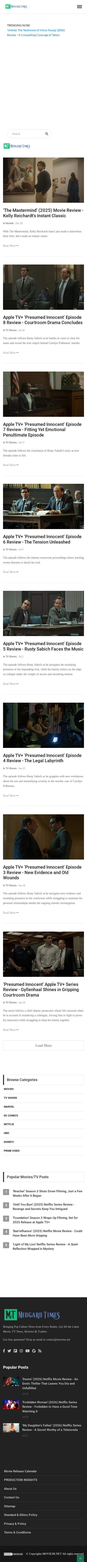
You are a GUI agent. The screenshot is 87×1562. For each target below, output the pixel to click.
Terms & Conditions (17, 1532)
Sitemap (9, 1506)
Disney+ (9, 1141)
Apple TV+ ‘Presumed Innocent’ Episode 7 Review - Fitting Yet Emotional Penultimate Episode (42, 430)
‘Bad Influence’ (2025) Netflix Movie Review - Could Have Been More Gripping (47, 1233)
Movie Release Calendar (20, 1471)
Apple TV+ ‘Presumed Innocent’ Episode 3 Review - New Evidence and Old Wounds (42, 872)
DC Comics (11, 1115)
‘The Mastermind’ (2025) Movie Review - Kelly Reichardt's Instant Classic (43, 213)
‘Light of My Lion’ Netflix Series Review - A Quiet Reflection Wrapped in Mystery (45, 1247)
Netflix (9, 1124)
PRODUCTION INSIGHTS (20, 1480)
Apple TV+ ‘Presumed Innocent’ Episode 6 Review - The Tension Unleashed (42, 539)
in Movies (8, 223)
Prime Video (12, 1150)
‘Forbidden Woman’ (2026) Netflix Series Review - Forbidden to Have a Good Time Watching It (49, 1406)
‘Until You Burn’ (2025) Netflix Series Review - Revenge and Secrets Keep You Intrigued (43, 1207)
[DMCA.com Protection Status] (13, 1553)
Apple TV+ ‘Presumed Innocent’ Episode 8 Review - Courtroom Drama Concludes (43, 320)
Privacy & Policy (15, 1524)
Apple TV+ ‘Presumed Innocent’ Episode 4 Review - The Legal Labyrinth (42, 758)
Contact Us (11, 1497)
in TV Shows (10, 330)
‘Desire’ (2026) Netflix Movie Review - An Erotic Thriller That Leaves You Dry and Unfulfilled (50, 1383)
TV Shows (10, 1097)
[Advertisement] (43, 83)
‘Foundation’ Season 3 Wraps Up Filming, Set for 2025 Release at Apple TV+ (45, 1220)
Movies (9, 1088)
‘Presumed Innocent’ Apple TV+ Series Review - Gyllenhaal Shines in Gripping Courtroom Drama (41, 990)
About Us (10, 1489)
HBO (6, 1133)
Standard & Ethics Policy (20, 1515)
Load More (43, 1045)
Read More (9, 245)
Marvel (9, 1106)
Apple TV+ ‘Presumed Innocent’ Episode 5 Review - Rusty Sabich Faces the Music (43, 646)
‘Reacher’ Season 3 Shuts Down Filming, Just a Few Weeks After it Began (47, 1193)
